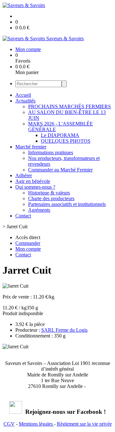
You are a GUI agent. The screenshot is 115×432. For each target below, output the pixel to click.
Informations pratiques (50, 152)
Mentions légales (36, 424)
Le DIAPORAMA (60, 135)
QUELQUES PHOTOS (65, 141)
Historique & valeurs (49, 192)
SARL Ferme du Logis (64, 330)
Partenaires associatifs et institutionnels (67, 204)
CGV (9, 424)
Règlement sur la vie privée (84, 424)
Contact (23, 215)
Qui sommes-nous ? (35, 187)
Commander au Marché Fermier (60, 169)
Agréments (39, 210)
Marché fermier (30, 146)
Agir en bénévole (32, 181)
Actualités (25, 100)
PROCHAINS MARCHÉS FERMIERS (69, 106)
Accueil (23, 95)
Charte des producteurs (51, 198)
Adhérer (23, 175)
